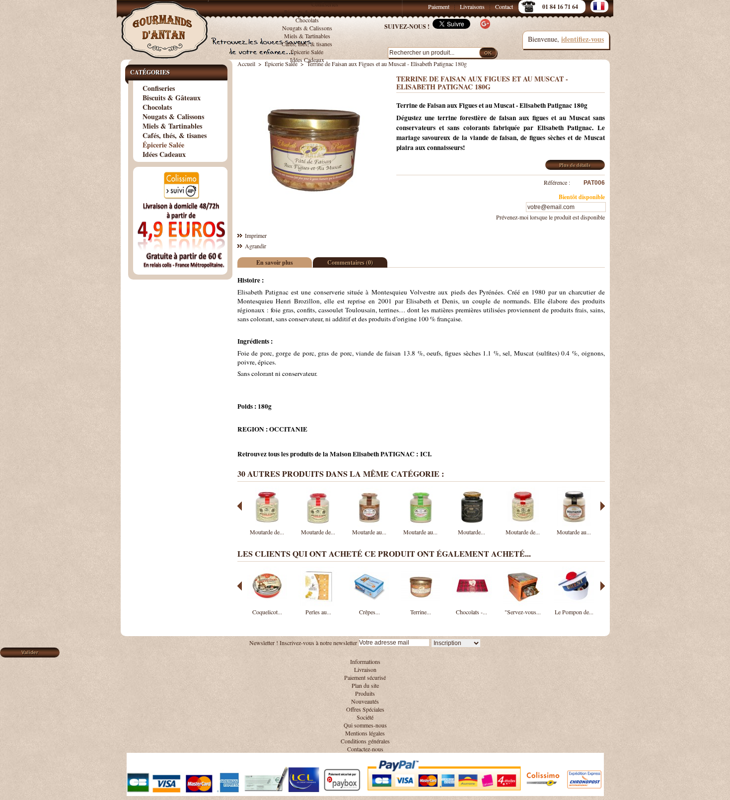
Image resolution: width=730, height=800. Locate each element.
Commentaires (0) (350, 262)
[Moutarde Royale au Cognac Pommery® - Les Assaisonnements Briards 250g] (472, 524)
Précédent (239, 506)
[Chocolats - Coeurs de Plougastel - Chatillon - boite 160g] (472, 604)
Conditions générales (365, 741)
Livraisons (472, 6)
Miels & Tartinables (307, 36)
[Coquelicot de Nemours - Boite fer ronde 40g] (267, 604)
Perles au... (318, 612)
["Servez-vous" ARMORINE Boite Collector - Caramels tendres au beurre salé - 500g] (523, 604)
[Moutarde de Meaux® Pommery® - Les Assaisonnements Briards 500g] (267, 524)
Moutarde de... (267, 532)
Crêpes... (369, 612)
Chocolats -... (471, 612)
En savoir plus (274, 262)
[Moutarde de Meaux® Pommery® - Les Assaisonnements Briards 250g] (318, 524)
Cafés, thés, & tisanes (307, 44)
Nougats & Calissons (307, 28)
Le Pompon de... (574, 612)
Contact (504, 6)
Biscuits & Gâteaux (307, 12)
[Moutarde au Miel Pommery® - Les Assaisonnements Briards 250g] (369, 524)
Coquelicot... (267, 612)
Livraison (365, 669)
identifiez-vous (582, 39)
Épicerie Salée (307, 52)
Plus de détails (574, 164)
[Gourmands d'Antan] (166, 25)
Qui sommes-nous (365, 725)
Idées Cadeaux (307, 60)
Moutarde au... (369, 532)
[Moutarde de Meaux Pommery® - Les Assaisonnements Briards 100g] (523, 524)
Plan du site (365, 685)
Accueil (246, 64)
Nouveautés (365, 701)
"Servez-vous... (523, 612)
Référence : (557, 182)
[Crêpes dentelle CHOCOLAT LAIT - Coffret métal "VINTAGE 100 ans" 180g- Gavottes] (369, 604)
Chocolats (307, 20)
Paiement (438, 6)
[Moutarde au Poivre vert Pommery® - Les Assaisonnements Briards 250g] (420, 524)
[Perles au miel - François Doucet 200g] (318, 604)
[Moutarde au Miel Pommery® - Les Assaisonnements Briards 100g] (574, 524)
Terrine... (420, 612)
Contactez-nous (365, 749)
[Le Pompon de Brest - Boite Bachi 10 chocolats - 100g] (574, 604)
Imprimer (256, 235)
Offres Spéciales (365, 709)
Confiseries (324, 4)
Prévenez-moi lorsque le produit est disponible (550, 217)
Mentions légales (365, 733)
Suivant (602, 506)
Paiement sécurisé (365, 677)
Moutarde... (471, 532)
